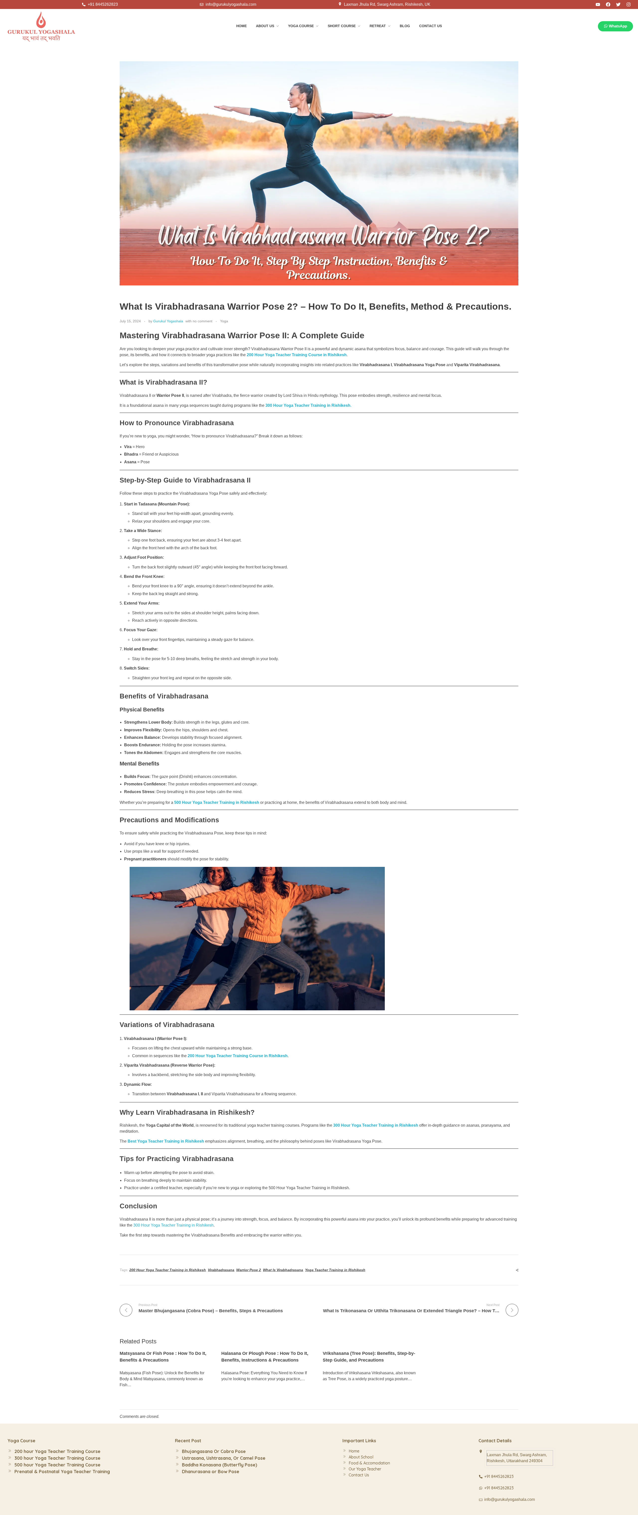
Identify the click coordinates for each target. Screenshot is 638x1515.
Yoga (224, 321)
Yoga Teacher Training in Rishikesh (335, 1270)
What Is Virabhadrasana (283, 1270)
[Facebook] (608, 4)
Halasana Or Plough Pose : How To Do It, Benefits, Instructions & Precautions (264, 1357)
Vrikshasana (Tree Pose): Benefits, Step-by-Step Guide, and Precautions (369, 1357)
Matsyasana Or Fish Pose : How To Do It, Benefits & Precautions (163, 1357)
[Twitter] (618, 4)
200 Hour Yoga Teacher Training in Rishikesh (167, 1270)
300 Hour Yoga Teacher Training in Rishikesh (375, 1125)
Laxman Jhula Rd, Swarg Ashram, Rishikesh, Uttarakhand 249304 (517, 1458)
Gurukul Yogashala (168, 321)
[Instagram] (628, 4)
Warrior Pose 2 (248, 1270)
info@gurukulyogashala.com (509, 1499)
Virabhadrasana (221, 1270)
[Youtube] (597, 4)
